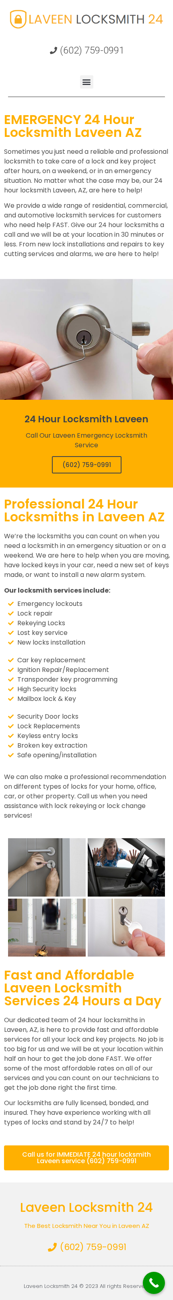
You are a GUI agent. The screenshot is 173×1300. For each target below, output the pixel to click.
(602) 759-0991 (86, 465)
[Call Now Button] (154, 1283)
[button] (86, 82)
